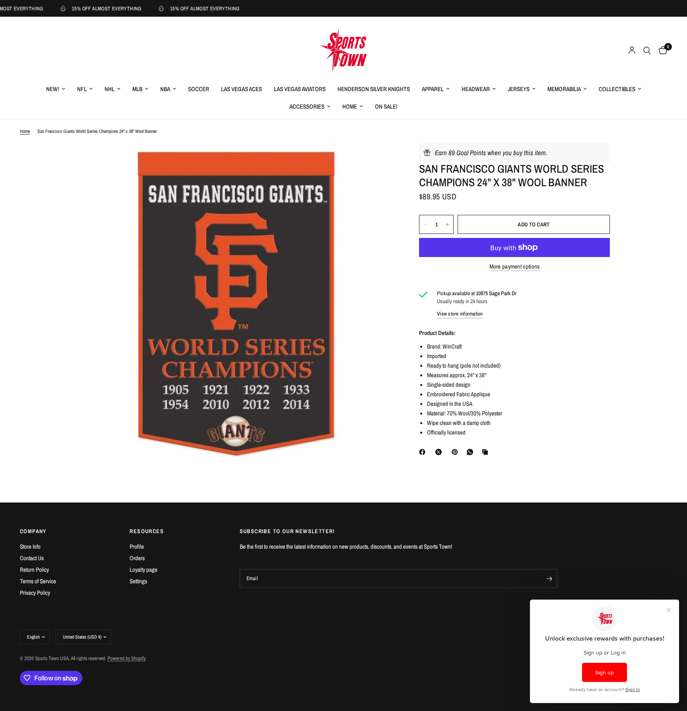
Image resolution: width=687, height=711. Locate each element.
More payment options (514, 266)
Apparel (433, 89)
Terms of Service (38, 581)
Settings (138, 581)
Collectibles (617, 89)
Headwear (476, 89)
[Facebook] (424, 452)
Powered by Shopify (126, 658)
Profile (137, 546)
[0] (661, 50)
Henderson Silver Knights (374, 89)
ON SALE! (386, 106)
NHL (109, 89)
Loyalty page (143, 569)
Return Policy (34, 569)
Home (349, 106)
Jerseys (519, 89)
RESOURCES (147, 531)
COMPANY (33, 531)
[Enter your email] (549, 578)
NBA (165, 89)
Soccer (198, 89)
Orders (137, 558)
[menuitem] (55, 89)
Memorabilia (564, 89)
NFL (82, 89)
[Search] (647, 50)
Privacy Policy (35, 592)
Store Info (30, 546)
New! (52, 89)
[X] (440, 452)
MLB (137, 89)
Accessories (306, 106)
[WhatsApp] (471, 452)
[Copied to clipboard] (486, 452)
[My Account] (632, 50)
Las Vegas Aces (241, 89)
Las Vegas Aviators (300, 89)
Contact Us (32, 558)
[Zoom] (378, 160)
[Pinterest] (456, 452)
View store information (460, 313)
